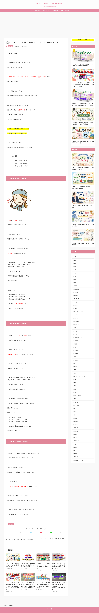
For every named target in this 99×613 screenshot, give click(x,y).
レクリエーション (78, 341)
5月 (75, 270)
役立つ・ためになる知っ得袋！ (49, 3)
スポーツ (76, 318)
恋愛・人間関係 (78, 395)
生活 (75, 412)
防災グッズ (76, 441)
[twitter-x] (49, 609)
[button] (11, 532)
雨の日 (75, 447)
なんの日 (76, 292)
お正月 (75, 286)
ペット (75, 334)
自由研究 (76, 424)
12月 (75, 257)
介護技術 (76, 350)
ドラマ (75, 328)
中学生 (75, 344)
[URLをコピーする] (61, 532)
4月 (75, 266)
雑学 (75, 444)
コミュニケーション (79, 311)
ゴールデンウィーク (79, 315)
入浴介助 (76, 360)
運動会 (75, 434)
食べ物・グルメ (78, 453)
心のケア (76, 392)
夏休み (75, 373)
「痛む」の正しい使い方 (20, 161)
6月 (75, 273)
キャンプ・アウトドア (79, 305)
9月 (75, 282)
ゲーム (75, 308)
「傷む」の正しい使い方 (20, 163)
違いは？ (76, 437)
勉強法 (75, 366)
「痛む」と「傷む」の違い (21, 166)
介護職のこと (77, 353)
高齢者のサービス (78, 460)
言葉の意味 (76, 428)
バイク (75, 331)
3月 (75, 263)
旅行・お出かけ (78, 405)
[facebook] (47, 609)
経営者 (75, 418)
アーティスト (77, 299)
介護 (75, 347)
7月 (75, 276)
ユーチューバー (78, 337)
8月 (75, 279)
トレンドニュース (78, 324)
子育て (75, 379)
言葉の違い (10, 46)
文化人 (75, 399)
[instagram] (51, 609)
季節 (75, 382)
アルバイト (76, 295)
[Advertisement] (49, 23)
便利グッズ (76, 357)
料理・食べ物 (77, 402)
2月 (75, 260)
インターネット (78, 302)
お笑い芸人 (76, 289)
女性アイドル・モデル (79, 376)
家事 (75, 386)
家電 (75, 389)
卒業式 (75, 370)
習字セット (76, 421)
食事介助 (76, 457)
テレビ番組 (76, 321)
